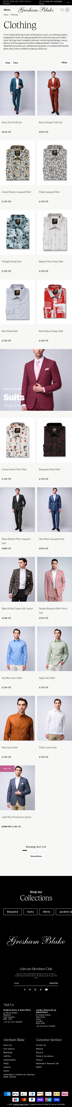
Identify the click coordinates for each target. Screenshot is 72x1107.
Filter (64, 62)
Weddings (7, 1052)
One (7, 62)
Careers (6, 1067)
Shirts (46, 911)
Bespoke (12, 911)
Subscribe (53, 983)
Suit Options (9, 1049)
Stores (6, 1071)
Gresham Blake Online (20, 1104)
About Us (7, 1045)
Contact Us (41, 1045)
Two (15, 62)
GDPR (38, 1067)
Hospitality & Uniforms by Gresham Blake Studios (19, 1075)
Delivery (39, 1049)
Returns (39, 1052)
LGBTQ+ (7, 1056)
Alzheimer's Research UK (47, 1063)
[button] (62, 9)
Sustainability (9, 1060)
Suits (30, 911)
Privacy (39, 1060)
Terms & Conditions (44, 1056)
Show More (36, 856)
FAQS (6, 1063)
